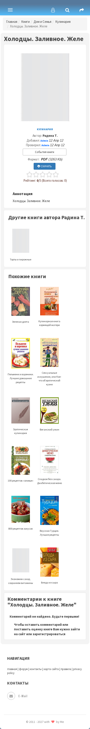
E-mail (22, 695)
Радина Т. (50, 135)
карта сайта (51, 669)
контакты (36, 669)
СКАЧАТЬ (46, 166)
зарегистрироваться (49, 634)
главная (12, 669)
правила (66, 669)
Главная (11, 22)
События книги (44, 152)
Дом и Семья (42, 22)
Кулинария (63, 22)
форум (23, 669)
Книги (25, 22)
